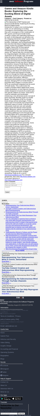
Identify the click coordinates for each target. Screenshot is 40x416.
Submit (7, 192)
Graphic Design (5, 346)
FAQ (17, 319)
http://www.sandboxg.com (13, 175)
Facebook (4, 365)
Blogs (2, 359)
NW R (20, 297)
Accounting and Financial (9, 349)
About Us (3, 385)
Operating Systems (7, 352)
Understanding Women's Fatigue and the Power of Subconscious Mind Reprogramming (21, 233)
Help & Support (5, 379)
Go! (21, 202)
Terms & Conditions (7, 316)
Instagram (5, 369)
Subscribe (21, 413)
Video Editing (5, 342)
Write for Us (4, 392)
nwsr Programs (21, 1)
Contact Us (4, 382)
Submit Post (4, 336)
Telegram (5, 375)
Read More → (6, 261)
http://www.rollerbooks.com (13, 180)
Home (2, 333)
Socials (3, 362)
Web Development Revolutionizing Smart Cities (21, 249)
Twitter (4, 372)
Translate (3, 402)
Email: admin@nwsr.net (8, 326)
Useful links (4, 329)
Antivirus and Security (8, 339)
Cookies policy (10, 319)
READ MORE (20, 250)
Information (4, 308)
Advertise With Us (6, 389)
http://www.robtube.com (27, 176)
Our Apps (3, 395)
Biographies (4, 355)
